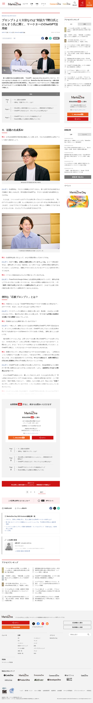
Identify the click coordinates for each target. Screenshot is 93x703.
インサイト (20, 643)
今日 (71, 24)
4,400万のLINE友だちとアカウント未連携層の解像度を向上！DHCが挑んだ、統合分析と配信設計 (47, 598)
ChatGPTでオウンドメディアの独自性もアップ (27, 116)
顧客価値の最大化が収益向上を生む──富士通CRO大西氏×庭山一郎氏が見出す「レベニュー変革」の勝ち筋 (47, 570)
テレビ (35, 651)
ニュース (25, 4)
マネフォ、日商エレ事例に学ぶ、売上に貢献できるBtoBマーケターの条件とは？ (29, 519)
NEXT (41, 492)
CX (18, 640)
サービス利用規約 (68, 690)
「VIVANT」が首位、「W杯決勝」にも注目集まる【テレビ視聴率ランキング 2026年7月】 (17, 578)
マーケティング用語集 (7, 662)
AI (14, 38)
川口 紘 (10, 32)
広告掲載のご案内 (77, 623)
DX (18, 638)
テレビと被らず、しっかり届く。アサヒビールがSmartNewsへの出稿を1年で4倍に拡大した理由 (47, 591)
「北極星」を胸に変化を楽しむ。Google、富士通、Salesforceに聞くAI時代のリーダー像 (77, 171)
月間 (84, 24)
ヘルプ (21, 690)
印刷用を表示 (8, 508)
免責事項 (53, 690)
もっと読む (8, 530)
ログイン (43, 437)
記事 (32, 4)
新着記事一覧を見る (78, 177)
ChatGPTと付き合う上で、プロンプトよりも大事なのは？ (31, 111)
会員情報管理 (46, 690)
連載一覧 (20, 651)
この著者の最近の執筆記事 (22, 551)
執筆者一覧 (20, 653)
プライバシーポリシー (79, 690)
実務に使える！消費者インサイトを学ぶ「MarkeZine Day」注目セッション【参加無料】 (77, 141)
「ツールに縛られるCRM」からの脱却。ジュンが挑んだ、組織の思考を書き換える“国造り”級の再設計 (17, 570)
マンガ (35, 640)
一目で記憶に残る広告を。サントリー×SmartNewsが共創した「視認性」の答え (17, 584)
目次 (31, 94)
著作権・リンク (28, 690)
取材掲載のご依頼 (77, 627)
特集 (37, 4)
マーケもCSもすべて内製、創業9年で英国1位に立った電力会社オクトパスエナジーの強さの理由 (17, 591)
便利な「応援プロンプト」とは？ (23, 102)
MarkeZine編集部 (19, 32)
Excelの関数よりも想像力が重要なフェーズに (27, 119)
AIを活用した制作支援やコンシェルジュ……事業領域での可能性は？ (34, 108)
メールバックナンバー (32, 433)
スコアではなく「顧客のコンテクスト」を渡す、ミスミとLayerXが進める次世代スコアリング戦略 (47, 583)
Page (7, 109)
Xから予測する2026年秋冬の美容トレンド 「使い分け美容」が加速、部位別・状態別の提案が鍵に (17, 598)
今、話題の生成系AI (20, 100)
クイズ (35, 643)
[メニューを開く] (3, 3)
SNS (35, 653)
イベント (43, 4)
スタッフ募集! (37, 690)
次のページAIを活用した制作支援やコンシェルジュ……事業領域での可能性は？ (31, 484)
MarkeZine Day (53, 638)
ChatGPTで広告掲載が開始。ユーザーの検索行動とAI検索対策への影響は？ (47, 577)
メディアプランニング (39, 648)
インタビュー (37, 638)
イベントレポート (7, 38)
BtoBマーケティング (23, 645)
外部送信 (89, 690)
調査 (35, 645)
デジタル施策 (21, 648)
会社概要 (59, 690)
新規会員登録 (19, 437)
